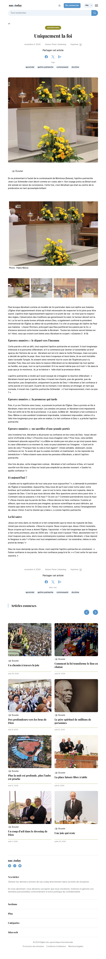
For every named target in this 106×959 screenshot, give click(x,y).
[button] (13, 660)
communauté (62, 67)
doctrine (75, 67)
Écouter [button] (19, 171)
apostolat (30, 67)
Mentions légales (75, 946)
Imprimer (74, 44)
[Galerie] (53, 232)
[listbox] (88, 5)
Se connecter (72, 6)
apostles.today (53, 28)
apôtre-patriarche (45, 67)
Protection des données (33, 946)
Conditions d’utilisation (56, 946)
